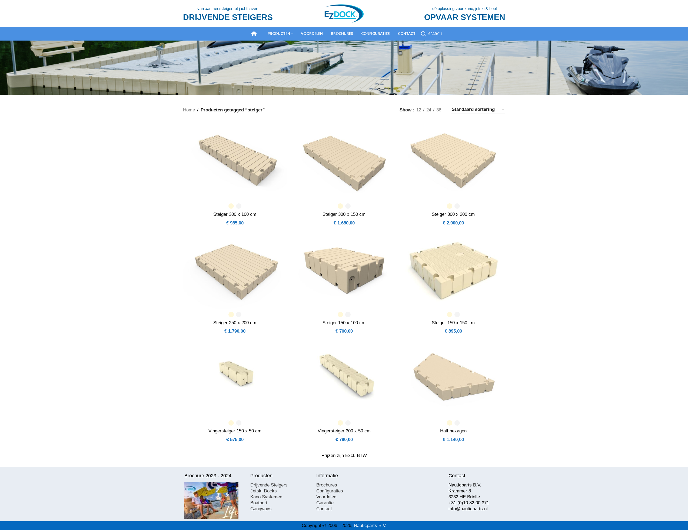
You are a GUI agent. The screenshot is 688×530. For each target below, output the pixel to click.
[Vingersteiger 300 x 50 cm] (344, 378)
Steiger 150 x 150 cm (453, 322)
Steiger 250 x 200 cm (234, 322)
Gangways (261, 508)
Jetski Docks (263, 490)
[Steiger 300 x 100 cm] (235, 161)
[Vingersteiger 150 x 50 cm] (235, 378)
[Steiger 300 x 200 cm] (453, 161)
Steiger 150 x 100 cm (344, 322)
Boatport (258, 502)
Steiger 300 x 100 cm (234, 214)
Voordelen (326, 496)
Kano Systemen (266, 496)
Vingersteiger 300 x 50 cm (344, 430)
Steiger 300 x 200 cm (453, 214)
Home (189, 109)
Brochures (326, 485)
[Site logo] (344, 13)
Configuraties (329, 490)
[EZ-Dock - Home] (254, 33)
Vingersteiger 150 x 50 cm (234, 430)
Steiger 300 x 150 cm (344, 214)
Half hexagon (453, 430)
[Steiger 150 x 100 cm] (344, 270)
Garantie (325, 502)
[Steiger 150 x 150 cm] (453, 270)
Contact (324, 508)
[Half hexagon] (453, 378)
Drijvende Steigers (269, 485)
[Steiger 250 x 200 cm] (235, 270)
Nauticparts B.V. (370, 525)
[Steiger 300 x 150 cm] (344, 161)
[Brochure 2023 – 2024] (211, 500)
